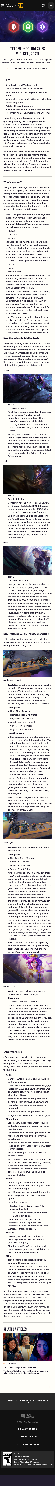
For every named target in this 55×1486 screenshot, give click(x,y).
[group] (27, 1357)
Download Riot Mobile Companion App (27, 1401)
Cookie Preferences (28, 1444)
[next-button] (49, 1387)
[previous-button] (43, 1387)
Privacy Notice (27, 1429)
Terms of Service (27, 1437)
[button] (7, 68)
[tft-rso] (20, 5)
